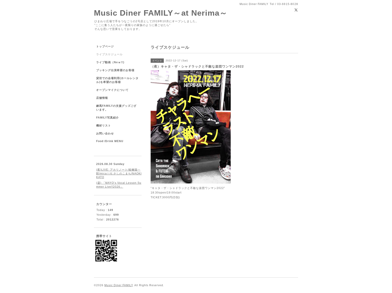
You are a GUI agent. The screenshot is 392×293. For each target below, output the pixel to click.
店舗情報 (102, 97)
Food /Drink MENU (109, 141)
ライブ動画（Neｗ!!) (110, 62)
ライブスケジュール (109, 54)
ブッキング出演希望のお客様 (115, 70)
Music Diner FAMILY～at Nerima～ (161, 12)
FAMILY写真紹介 (107, 117)
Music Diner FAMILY (118, 285)
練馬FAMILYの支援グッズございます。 (116, 107)
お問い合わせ (105, 133)
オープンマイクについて (112, 90)
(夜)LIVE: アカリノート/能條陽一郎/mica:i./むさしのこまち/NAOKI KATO (119, 173)
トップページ (105, 46)
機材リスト (103, 125)
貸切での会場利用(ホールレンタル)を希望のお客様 (117, 80)
